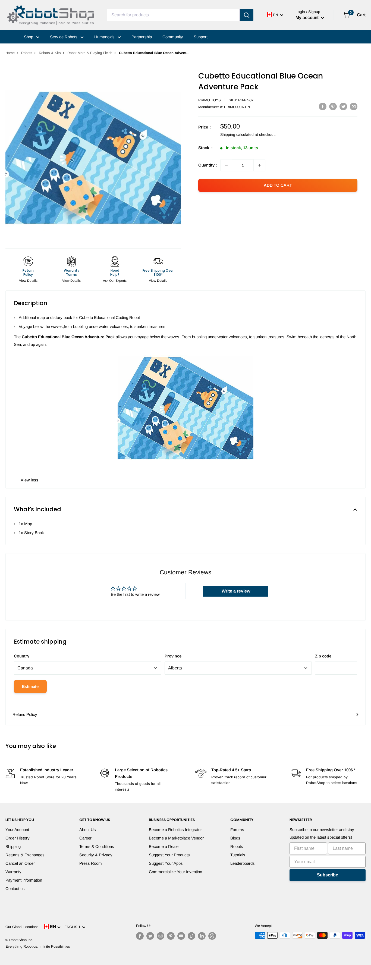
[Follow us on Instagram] (160, 936)
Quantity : (207, 165)
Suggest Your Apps (166, 863)
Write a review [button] (236, 591)
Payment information (23, 880)
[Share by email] (353, 106)
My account (307, 17)
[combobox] (173, 15)
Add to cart (278, 185)
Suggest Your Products (169, 855)
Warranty (13, 871)
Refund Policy (24, 714)
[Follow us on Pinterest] (171, 936)
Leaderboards (242, 863)
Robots (26, 53)
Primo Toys (209, 100)
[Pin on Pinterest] (333, 106)
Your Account (17, 829)
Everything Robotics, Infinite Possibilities (37, 946)
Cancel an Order (20, 863)
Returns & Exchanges (25, 855)
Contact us (15, 888)
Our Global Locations (22, 927)
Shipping (13, 846)
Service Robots (64, 37)
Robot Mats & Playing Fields (89, 53)
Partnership (141, 37)
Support (200, 37)
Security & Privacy (95, 855)
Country (21, 656)
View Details (28, 281)
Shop (29, 37)
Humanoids (105, 37)
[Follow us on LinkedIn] (202, 936)
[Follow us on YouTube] (181, 936)
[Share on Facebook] (322, 106)
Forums (237, 829)
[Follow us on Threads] (212, 936)
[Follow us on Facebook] (140, 936)
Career (85, 838)
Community (172, 37)
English (73, 927)
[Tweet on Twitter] (343, 106)
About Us (87, 829)
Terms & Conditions (96, 846)
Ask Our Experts (115, 281)
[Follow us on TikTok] (191, 936)
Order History (17, 838)
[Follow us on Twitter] (150, 936)
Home (10, 53)
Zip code (323, 656)
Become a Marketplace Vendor (176, 838)
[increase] (259, 165)
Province (173, 656)
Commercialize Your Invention (175, 871)
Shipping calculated (237, 134)
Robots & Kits (50, 53)
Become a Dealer (164, 846)
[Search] (246, 15)
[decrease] (226, 165)
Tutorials (237, 855)
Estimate (30, 686)
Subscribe (327, 875)
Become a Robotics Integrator (175, 829)
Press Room (90, 863)
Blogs (235, 838)
